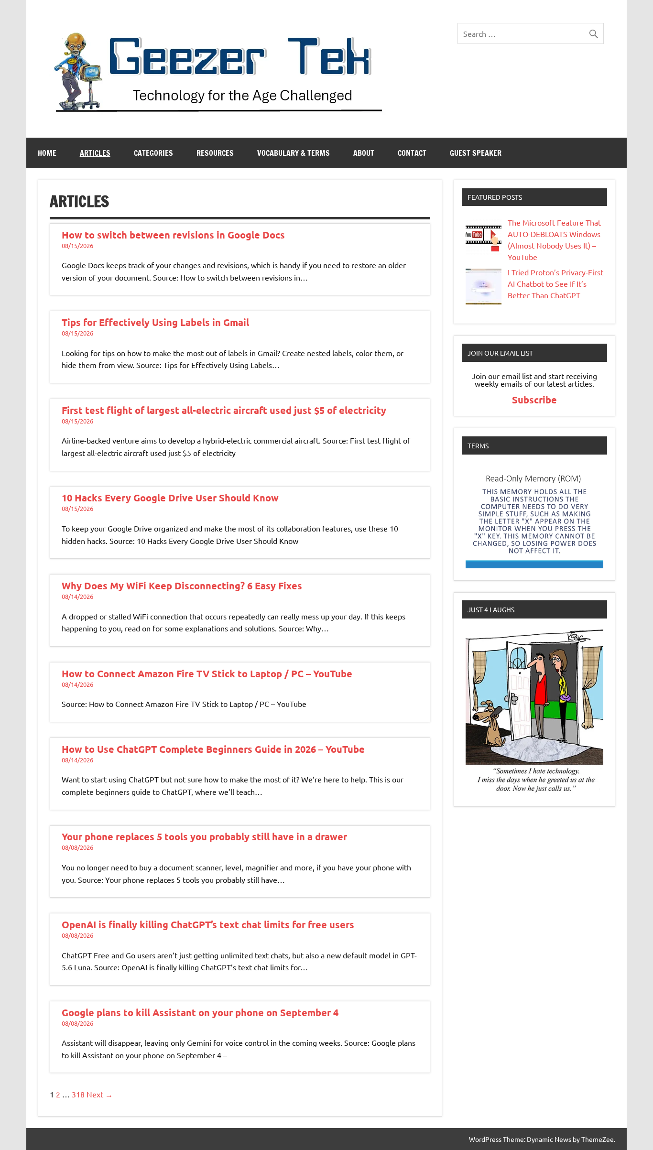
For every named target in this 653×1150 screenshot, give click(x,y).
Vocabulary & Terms (293, 153)
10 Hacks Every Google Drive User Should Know (170, 497)
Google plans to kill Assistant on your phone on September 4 (200, 1012)
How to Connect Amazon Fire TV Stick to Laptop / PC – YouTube (207, 673)
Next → (100, 1094)
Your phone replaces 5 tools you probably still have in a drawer (204, 836)
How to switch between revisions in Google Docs (173, 234)
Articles (95, 153)
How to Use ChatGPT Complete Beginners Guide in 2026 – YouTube (213, 749)
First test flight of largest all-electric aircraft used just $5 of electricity (224, 410)
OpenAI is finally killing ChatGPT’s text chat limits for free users (208, 924)
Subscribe (534, 399)
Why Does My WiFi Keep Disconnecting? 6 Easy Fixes (182, 585)
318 (78, 1094)
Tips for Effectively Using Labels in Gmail (155, 322)
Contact (412, 153)
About (363, 153)
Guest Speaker (475, 153)
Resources (215, 153)
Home (47, 153)
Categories (153, 153)
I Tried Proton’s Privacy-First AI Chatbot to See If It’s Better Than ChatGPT (555, 283)
